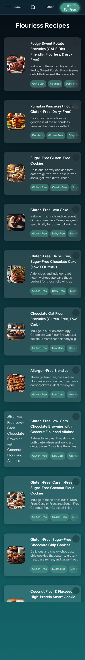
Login (50, 7)
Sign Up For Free (70, 8)
